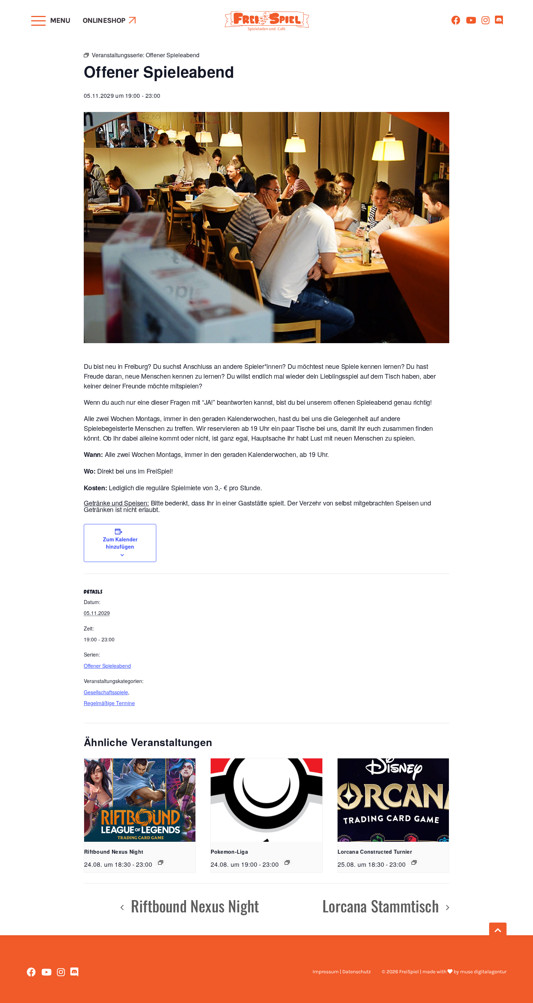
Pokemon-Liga (229, 851)
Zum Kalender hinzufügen (120, 543)
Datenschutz (356, 972)
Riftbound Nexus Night (113, 851)
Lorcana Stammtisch (382, 905)
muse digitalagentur (483, 972)
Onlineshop (104, 20)
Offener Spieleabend (107, 665)
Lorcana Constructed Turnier (375, 851)
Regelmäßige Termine (109, 703)
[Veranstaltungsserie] (160, 862)
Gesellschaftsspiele (106, 692)
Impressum (326, 972)
